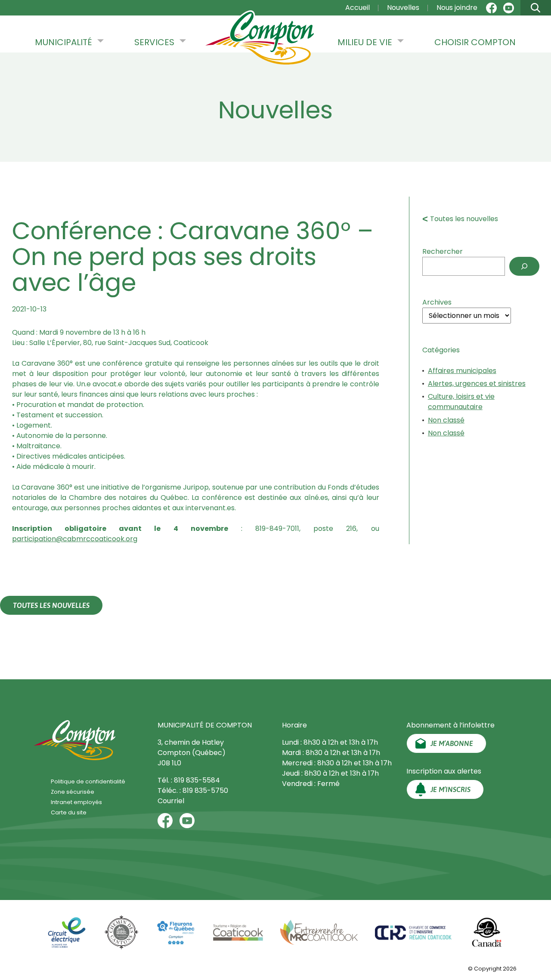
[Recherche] (524, 266)
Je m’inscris (450, 789)
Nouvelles (403, 7)
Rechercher (442, 251)
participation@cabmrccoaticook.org (74, 539)
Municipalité (63, 42)
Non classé (446, 420)
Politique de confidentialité (88, 781)
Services (154, 42)
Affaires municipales (462, 371)
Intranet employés (76, 802)
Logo (259, 38)
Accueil (357, 7)
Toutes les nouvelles (464, 219)
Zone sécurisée (72, 791)
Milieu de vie (364, 42)
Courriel (171, 801)
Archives (437, 302)
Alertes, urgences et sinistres (477, 383)
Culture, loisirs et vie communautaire (461, 401)
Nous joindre (456, 7)
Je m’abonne (451, 743)
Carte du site (69, 812)
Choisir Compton (475, 42)
